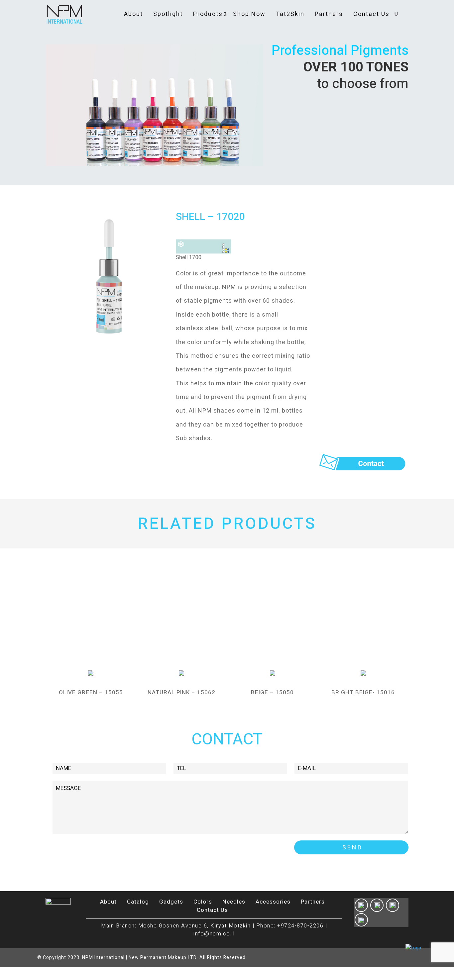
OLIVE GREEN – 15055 (91, 692)
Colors (202, 902)
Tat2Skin (290, 14)
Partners (329, 14)
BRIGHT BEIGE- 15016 (363, 692)
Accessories (273, 902)
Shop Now (249, 14)
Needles (233, 902)
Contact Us (371, 14)
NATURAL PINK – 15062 (181, 692)
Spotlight (168, 14)
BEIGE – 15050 (272, 692)
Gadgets (171, 902)
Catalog (138, 902)
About (133, 14)
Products (208, 14)
